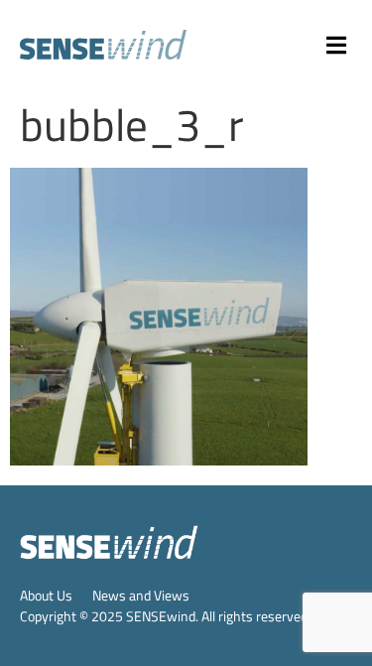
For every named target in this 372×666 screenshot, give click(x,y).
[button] (337, 45)
